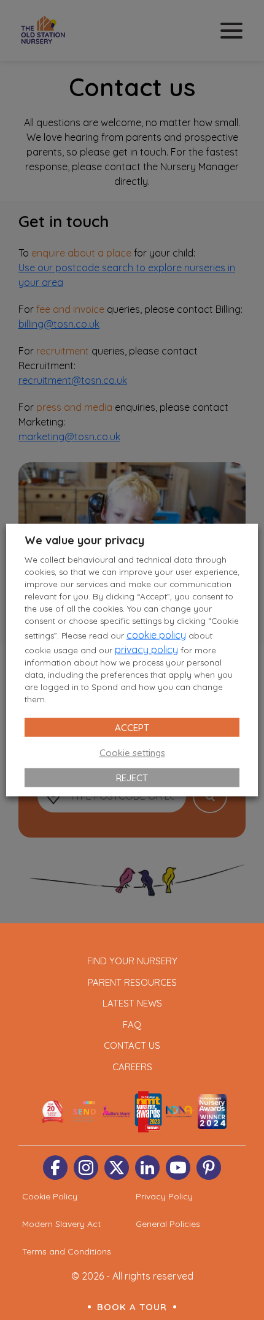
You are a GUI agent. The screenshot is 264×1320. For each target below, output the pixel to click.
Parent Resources (132, 982)
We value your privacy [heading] (84, 540)
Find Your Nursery (132, 961)
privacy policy (146, 649)
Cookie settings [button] (132, 752)
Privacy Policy (164, 1196)
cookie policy (156, 634)
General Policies (168, 1223)
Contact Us (132, 1045)
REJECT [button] (132, 777)
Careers (132, 1067)
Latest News (132, 1003)
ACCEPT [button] (132, 727)
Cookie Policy (49, 1196)
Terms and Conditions (66, 1251)
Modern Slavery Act (61, 1223)
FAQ (132, 1024)
